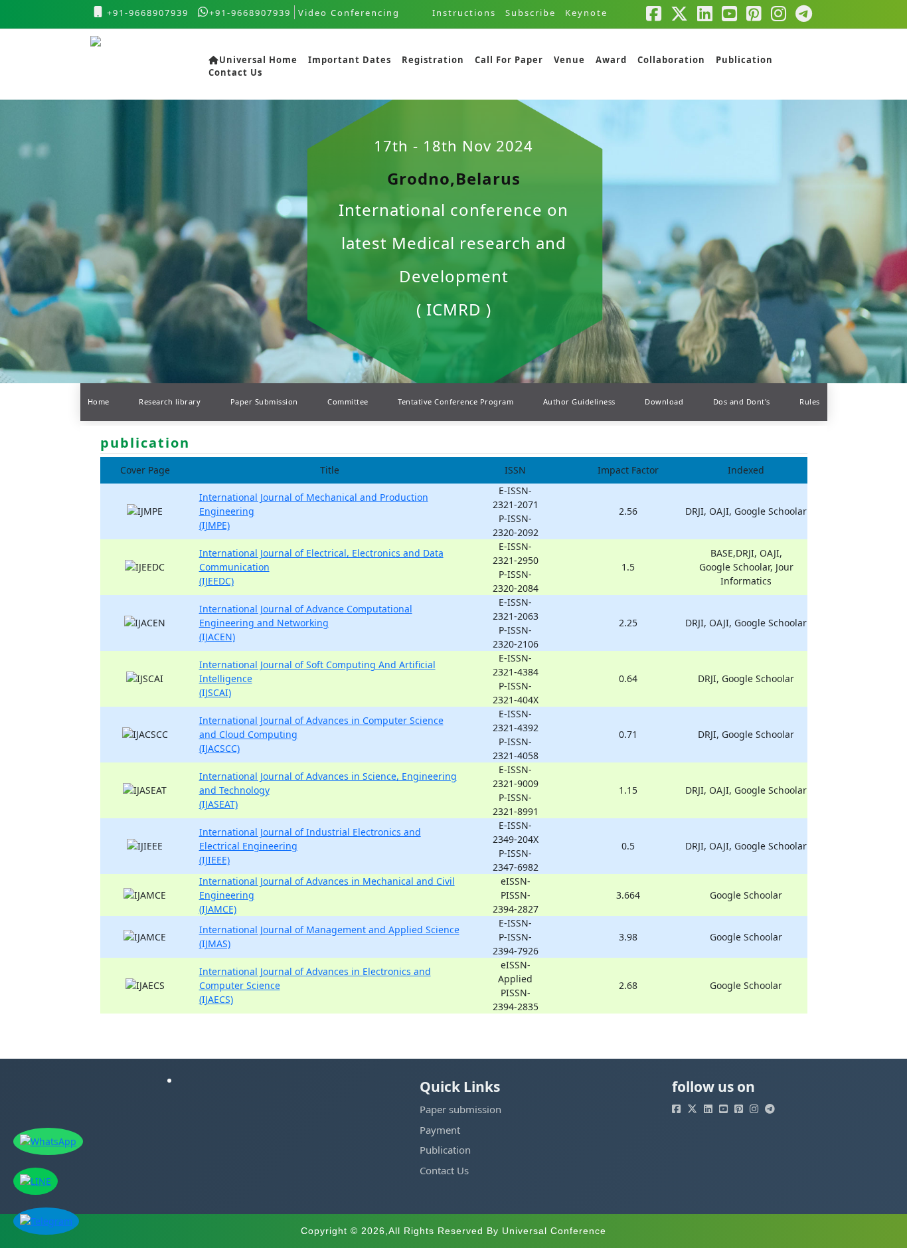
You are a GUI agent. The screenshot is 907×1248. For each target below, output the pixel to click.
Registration (433, 60)
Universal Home (258, 60)
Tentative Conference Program (455, 401)
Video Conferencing (350, 13)
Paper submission (460, 1109)
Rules (809, 401)
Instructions (464, 13)
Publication (744, 60)
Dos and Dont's (741, 401)
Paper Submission (264, 401)
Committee (348, 401)
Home (99, 401)
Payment (440, 1129)
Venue (569, 60)
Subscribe (530, 13)
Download (664, 401)
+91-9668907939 (146, 13)
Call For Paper (509, 60)
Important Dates (349, 60)
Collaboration (671, 60)
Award (611, 60)
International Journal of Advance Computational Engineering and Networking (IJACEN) (305, 622)
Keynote (586, 13)
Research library (170, 401)
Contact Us (235, 73)
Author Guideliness (579, 401)
